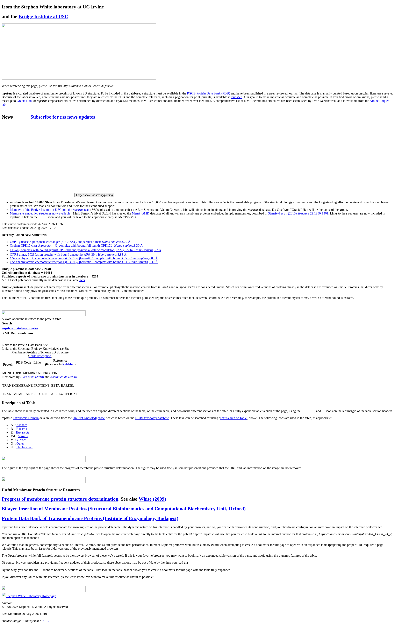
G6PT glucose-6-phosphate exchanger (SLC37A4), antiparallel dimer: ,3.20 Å (70, 242)
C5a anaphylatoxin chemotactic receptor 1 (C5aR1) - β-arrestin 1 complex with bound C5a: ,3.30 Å (84, 262)
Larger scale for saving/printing (94, 195)
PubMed (236, 97)
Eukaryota (22, 432)
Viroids (23, 436)
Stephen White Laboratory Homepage (31, 596)
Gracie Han (24, 101)
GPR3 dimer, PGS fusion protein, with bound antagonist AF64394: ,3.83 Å (68, 254)
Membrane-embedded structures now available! (40, 213)
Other (20, 443)
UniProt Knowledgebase (89, 418)
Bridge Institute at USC (43, 16)
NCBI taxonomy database (152, 418)
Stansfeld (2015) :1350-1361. (298, 213)
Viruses (21, 440)
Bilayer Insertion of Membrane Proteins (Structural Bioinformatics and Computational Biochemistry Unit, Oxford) (124, 508)
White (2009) (152, 499)
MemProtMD (140, 213)
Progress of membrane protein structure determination (60, 499)
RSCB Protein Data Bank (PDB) (208, 93)
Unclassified (24, 447)
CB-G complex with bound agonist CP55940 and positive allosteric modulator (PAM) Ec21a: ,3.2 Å (85, 250)
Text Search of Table (233, 418)
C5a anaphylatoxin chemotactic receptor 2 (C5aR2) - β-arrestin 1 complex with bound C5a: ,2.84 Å (84, 258)
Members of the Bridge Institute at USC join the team (50, 209)
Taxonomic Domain (26, 418)
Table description (40, 356)
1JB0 (45, 621)
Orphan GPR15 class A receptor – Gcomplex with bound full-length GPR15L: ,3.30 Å (76, 245)
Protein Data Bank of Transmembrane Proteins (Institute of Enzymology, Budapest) (90, 518)
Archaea (21, 425)
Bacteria (21, 428)
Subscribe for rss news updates (61, 117)
